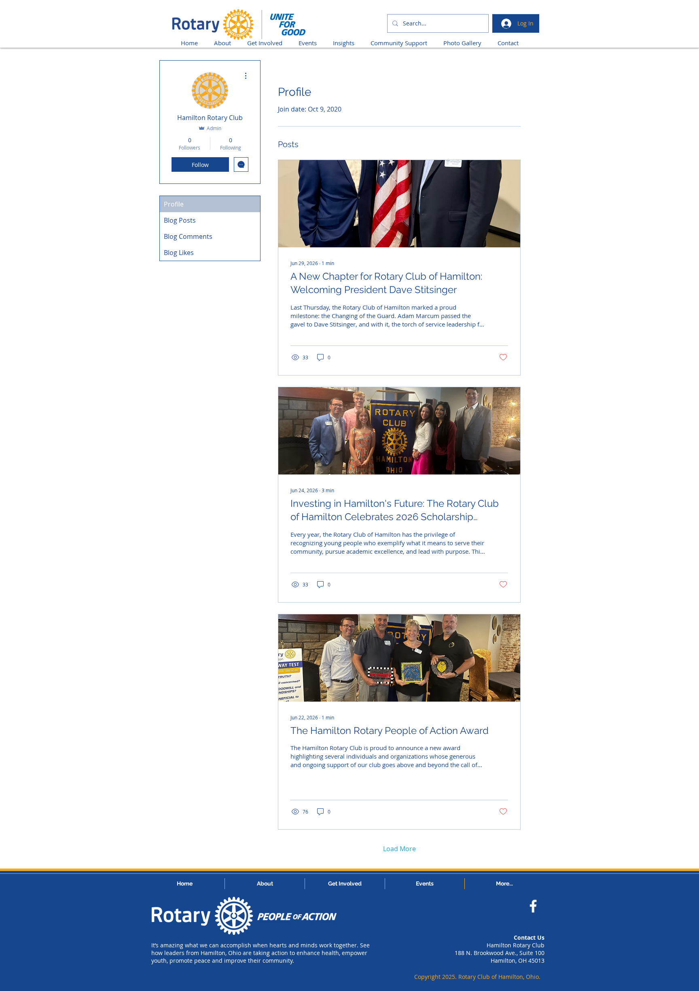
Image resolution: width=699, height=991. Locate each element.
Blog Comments (188, 236)
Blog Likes (179, 252)
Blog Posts (180, 220)
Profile (174, 204)
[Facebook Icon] (533, 906)
